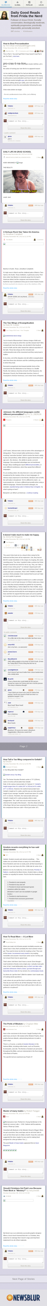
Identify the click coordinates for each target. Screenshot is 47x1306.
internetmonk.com (11, 1029)
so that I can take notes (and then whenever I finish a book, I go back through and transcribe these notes (22, 968)
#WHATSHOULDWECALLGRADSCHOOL (18, 157)
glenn (10, 136)
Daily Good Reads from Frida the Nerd (26, 14)
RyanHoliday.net (11, 942)
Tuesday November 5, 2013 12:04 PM (17, 939)
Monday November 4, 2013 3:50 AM (16, 1193)
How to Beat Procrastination (16, 44)
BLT (7, 855)
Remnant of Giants (11, 767)
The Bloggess (10, 542)
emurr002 (11, 644)
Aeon (7, 1116)
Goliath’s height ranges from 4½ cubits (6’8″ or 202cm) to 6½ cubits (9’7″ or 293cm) (22, 786)
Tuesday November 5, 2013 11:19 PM (17, 236)
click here (16, 56)
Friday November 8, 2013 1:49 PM (15, 48)
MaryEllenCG (12, 659)
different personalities (32, 465)
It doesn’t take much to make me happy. (21, 535)
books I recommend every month (18, 953)
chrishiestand (12, 636)
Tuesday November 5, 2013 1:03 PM (16, 417)
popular (10, 613)
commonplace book (36, 971)
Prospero (8, 420)
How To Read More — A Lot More (18, 937)
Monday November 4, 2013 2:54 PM (16, 1026)
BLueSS (10, 679)
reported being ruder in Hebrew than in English (25, 487)
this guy (21, 80)
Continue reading (32, 493)
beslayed (11, 720)
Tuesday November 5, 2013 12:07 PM (17, 852)
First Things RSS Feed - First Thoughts (17, 330)
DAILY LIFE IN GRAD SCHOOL (17, 152)
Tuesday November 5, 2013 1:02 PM (16, 539)
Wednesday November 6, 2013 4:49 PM (17, 154)
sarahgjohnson (13, 670)
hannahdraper (12, 508)
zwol (9, 703)
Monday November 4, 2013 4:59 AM (16, 1113)
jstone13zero (12, 652)
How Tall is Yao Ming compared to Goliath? (22, 759)
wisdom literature (29, 1044)
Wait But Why (10, 51)
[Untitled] (8, 1196)
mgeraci (10, 711)
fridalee (10, 106)
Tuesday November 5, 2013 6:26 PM (16, 327)
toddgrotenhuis (13, 113)
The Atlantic (9, 239)
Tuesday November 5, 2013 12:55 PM (17, 764)
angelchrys (12, 728)
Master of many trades (13, 1111)
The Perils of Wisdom (13, 1024)
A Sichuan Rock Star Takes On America (21, 232)
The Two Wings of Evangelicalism (18, 323)
